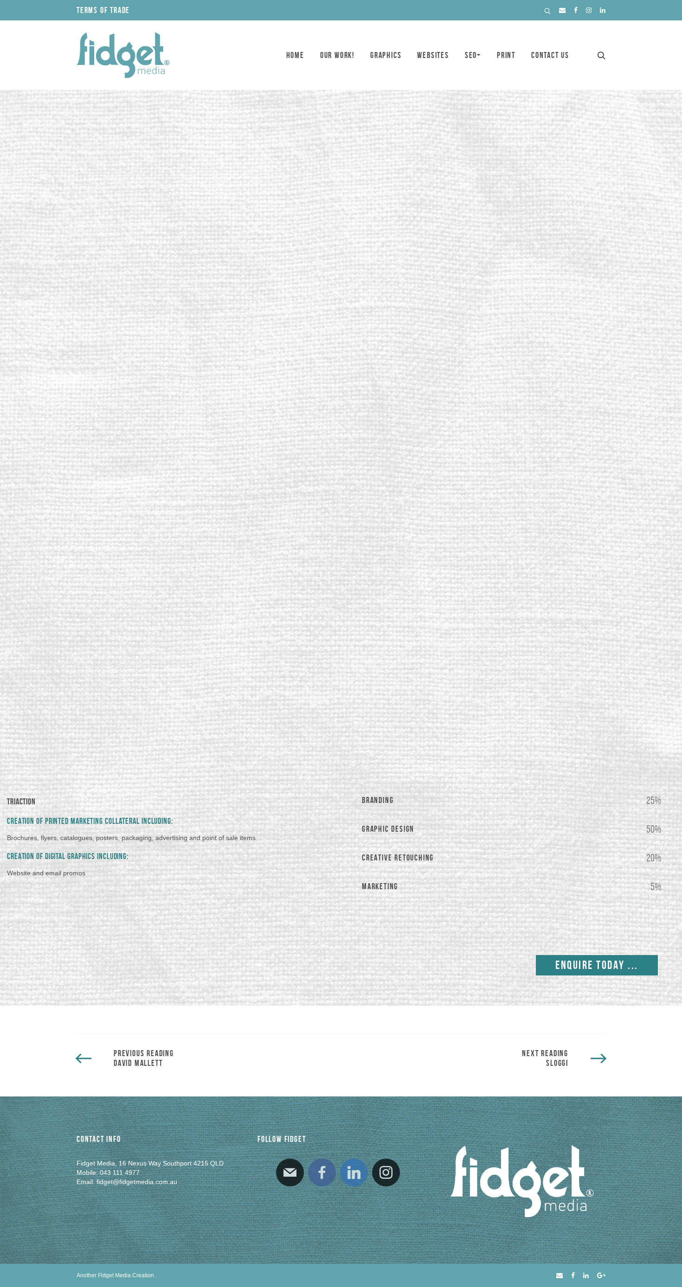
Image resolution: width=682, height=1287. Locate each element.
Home (295, 55)
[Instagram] (386, 1172)
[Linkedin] (354, 1172)
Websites (433, 55)
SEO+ (473, 55)
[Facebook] (322, 1172)
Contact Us (550, 55)
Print (506, 55)
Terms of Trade (103, 10)
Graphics (385, 55)
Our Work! (337, 55)
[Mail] (290, 1172)
